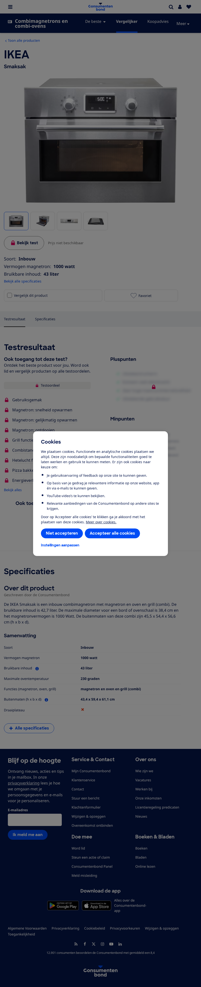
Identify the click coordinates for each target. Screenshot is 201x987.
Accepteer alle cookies (112, 533)
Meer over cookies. (101, 522)
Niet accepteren (62, 533)
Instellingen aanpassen (60, 545)
